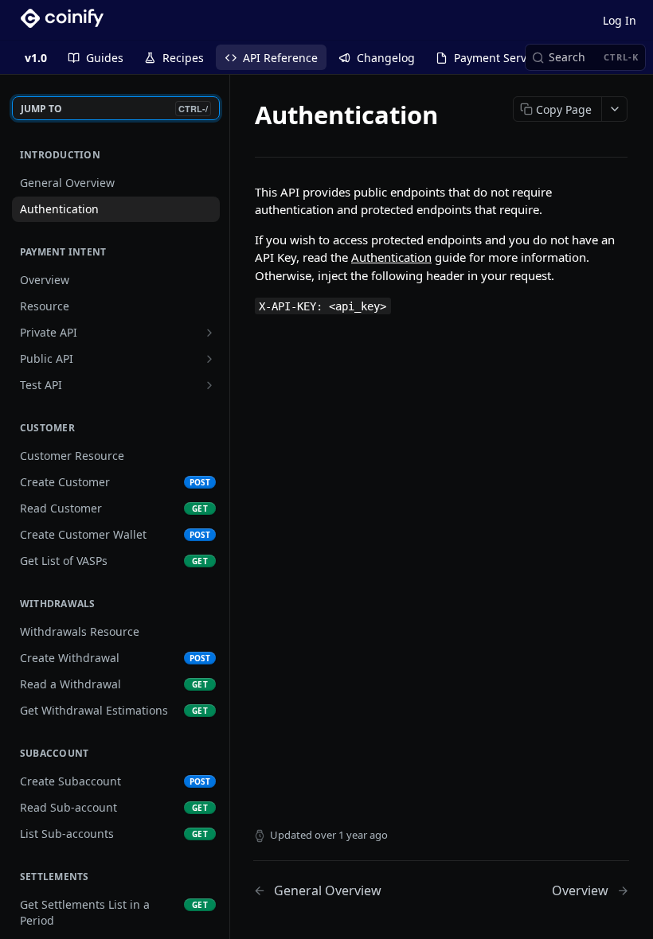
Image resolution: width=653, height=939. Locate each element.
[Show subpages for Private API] (209, 332)
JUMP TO (114, 108)
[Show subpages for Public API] (209, 359)
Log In (619, 20)
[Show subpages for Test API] (209, 385)
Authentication (391, 257)
